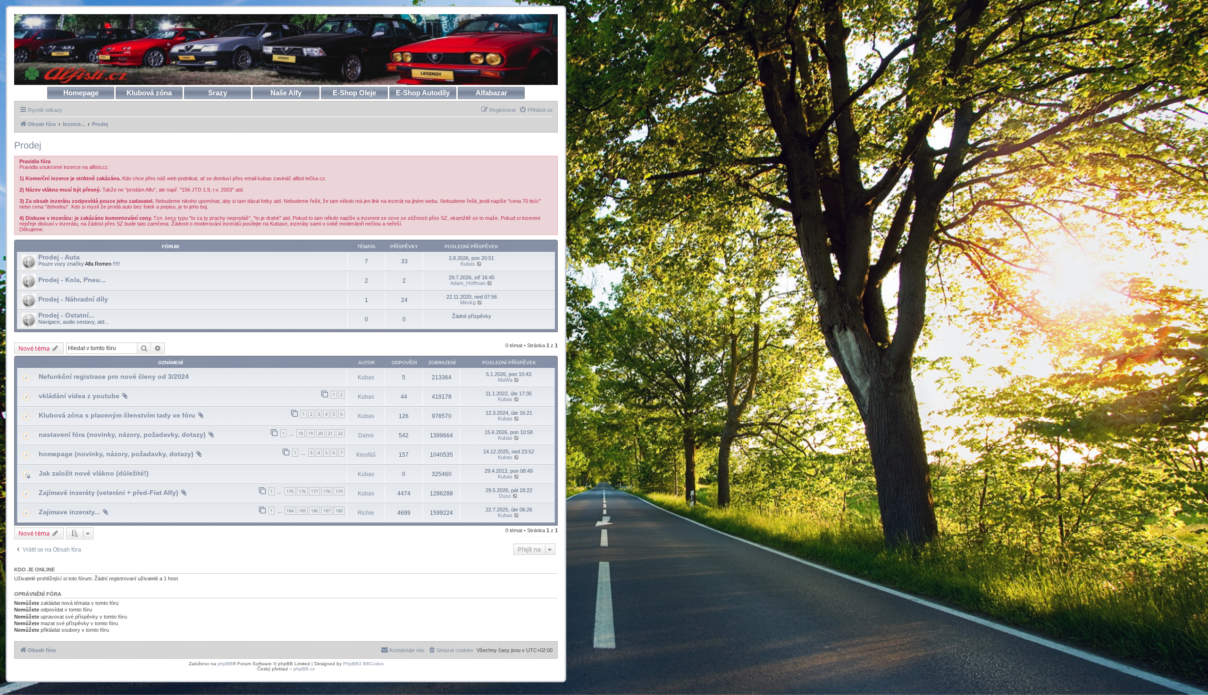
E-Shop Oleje (354, 93)
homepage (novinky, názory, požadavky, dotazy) (116, 454)
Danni (366, 435)
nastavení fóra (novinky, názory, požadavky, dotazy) (122, 434)
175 (290, 491)
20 (320, 433)
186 (314, 511)
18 (300, 433)
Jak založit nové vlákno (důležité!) (94, 473)
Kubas (468, 264)
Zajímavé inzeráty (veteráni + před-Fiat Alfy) (108, 492)
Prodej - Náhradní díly (73, 299)
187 (326, 511)
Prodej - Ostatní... (66, 315)
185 (302, 511)
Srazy (217, 93)
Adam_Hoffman (468, 283)
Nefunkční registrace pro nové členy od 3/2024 (114, 376)
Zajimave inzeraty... (69, 512)
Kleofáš (366, 455)
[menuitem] (536, 110)
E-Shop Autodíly (423, 93)
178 (326, 491)
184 (290, 511)
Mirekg (468, 302)
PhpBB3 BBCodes (363, 663)
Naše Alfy (286, 93)
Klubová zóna (149, 93)
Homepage (81, 93)
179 (339, 491)
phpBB (225, 663)
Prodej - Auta (59, 257)
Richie (366, 513)
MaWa (505, 380)
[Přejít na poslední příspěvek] (517, 380)
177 (314, 491)
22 (340, 433)
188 (339, 511)
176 (302, 491)
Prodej (27, 145)
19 (310, 433)
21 (330, 433)
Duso (505, 496)
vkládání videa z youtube (79, 396)
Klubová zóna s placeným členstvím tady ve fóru (117, 415)
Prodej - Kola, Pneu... (72, 280)
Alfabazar (491, 93)
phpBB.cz (304, 668)
